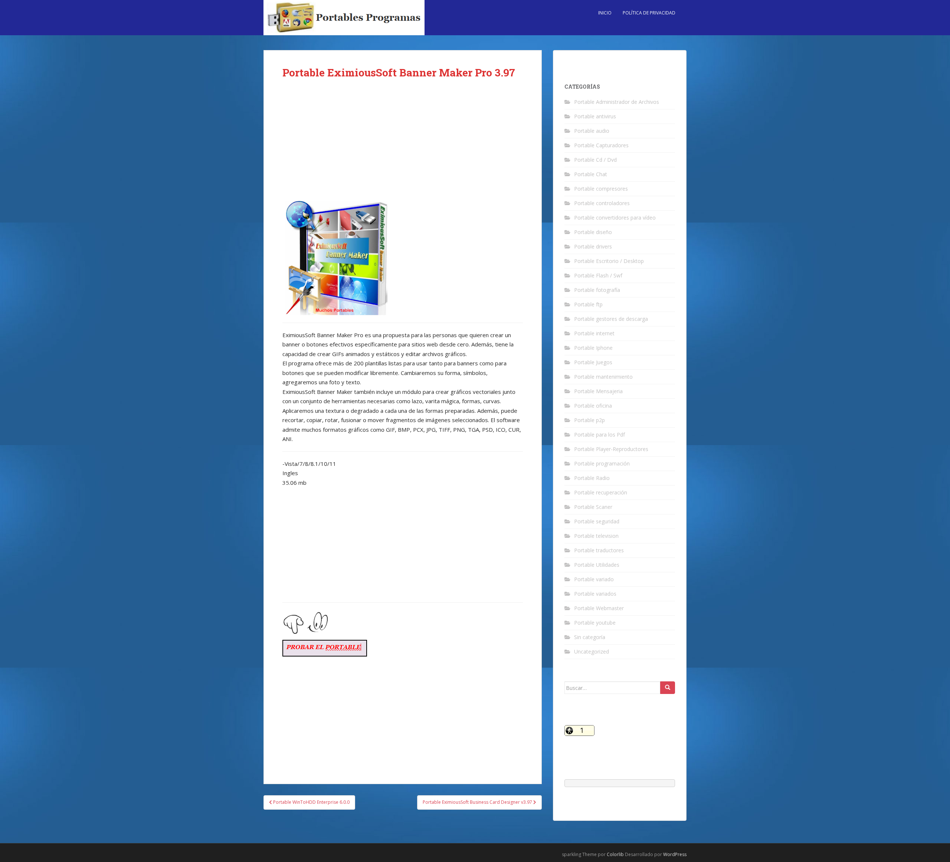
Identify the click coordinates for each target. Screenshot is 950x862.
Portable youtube (595, 622)
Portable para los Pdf (599, 434)
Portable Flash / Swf (598, 275)
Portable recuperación (600, 492)
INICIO (605, 13)
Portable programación (602, 463)
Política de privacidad (649, 13)
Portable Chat (590, 174)
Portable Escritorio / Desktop (609, 260)
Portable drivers (593, 246)
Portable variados (595, 593)
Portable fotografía (597, 289)
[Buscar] (667, 687)
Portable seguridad (596, 521)
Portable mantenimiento (603, 376)
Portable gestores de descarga (611, 318)
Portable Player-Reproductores (611, 449)
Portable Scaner (593, 506)
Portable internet (594, 333)
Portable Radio (592, 477)
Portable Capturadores (601, 145)
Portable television (596, 535)
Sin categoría (589, 637)
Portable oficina (593, 405)
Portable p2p (589, 420)
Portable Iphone (593, 347)
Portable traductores (599, 550)
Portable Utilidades (596, 564)
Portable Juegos (593, 362)
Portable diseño (593, 232)
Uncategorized (591, 651)
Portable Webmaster (599, 608)
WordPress (675, 854)
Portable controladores (602, 203)
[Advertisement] (402, 145)
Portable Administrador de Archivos (616, 101)
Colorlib (615, 854)
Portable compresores (601, 188)
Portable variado (594, 579)
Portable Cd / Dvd (595, 159)
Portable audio (591, 130)
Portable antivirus (595, 116)
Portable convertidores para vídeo (615, 217)
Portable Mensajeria (598, 391)
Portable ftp (588, 304)
